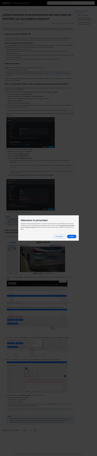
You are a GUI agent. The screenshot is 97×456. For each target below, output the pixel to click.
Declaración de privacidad (67, 225)
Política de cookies (30, 227)
